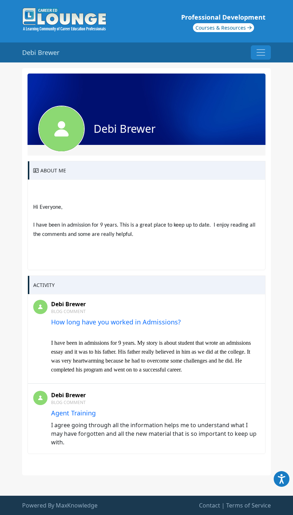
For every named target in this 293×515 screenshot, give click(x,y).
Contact (209, 505)
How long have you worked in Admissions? (116, 322)
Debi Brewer (68, 304)
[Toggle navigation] (261, 52)
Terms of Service (248, 505)
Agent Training (73, 413)
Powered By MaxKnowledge (60, 505)
